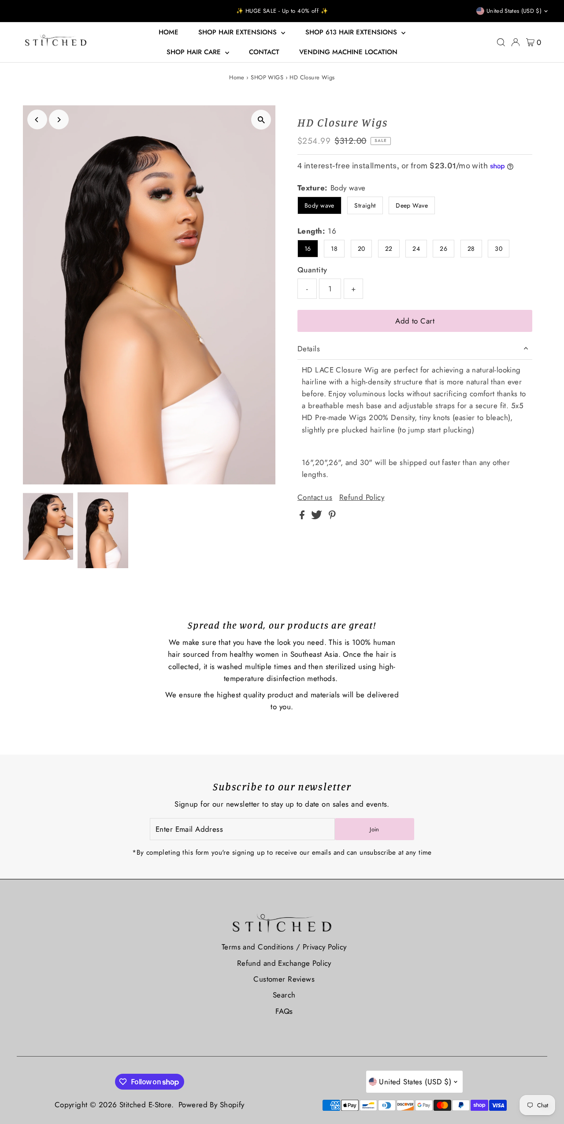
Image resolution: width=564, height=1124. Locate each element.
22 (389, 248)
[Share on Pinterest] (332, 516)
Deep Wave (412, 205)
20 (361, 248)
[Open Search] (501, 42)
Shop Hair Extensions (238, 32)
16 (307, 248)
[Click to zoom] (261, 120)
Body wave (319, 205)
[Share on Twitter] (317, 516)
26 (443, 248)
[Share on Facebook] (303, 516)
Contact (264, 52)
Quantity (312, 269)
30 (498, 248)
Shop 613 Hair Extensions (352, 32)
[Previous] (37, 120)
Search (284, 995)
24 (416, 248)
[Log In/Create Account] (515, 42)
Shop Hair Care (195, 52)
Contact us (314, 497)
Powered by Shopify (211, 1104)
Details (308, 348)
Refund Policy (362, 497)
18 (334, 248)
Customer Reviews (284, 979)
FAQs (284, 1011)
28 (471, 248)
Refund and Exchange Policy (284, 963)
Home (168, 32)
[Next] (59, 120)
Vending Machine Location (348, 52)
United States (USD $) (514, 11)
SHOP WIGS (267, 77)
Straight (364, 205)
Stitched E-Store (145, 1104)
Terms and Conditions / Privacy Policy (284, 947)
